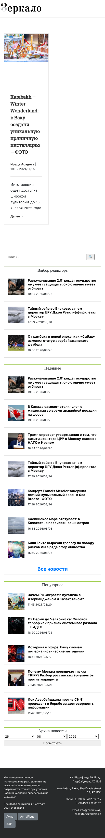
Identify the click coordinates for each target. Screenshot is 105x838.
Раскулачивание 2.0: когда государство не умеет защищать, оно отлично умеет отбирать (62, 284)
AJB (9, 824)
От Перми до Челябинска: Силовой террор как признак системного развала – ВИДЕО (62, 623)
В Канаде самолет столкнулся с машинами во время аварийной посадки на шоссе (62, 410)
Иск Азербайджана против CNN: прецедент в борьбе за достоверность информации (61, 703)
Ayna (10, 816)
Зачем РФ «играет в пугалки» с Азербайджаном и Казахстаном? (56, 597)
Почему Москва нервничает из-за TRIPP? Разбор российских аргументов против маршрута (61, 675)
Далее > (16, 216)
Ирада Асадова (22, 164)
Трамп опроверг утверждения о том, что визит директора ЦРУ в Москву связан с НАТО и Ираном (62, 438)
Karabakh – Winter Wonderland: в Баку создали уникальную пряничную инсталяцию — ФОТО (25, 124)
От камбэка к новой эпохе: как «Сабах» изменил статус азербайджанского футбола (61, 340)
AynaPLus (27, 816)
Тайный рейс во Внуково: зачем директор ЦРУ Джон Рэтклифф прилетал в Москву (62, 312)
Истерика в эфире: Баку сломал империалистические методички (56, 649)
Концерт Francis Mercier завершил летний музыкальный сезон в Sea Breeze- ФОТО (57, 495)
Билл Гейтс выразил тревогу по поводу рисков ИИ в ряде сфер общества (61, 545)
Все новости (52, 569)
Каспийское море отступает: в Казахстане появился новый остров (58, 521)
